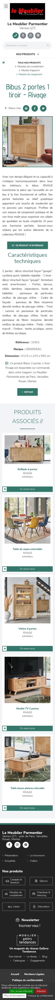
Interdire (41, 991)
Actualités (10, 861)
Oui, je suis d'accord (21, 991)
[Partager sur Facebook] (34, 108)
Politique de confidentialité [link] (40, 996)
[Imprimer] (26, 108)
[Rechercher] (48, 45)
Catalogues (19, 960)
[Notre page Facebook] (23, 35)
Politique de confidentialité (27, 980)
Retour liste (15, 108)
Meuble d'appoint (30, 70)
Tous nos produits (29, 63)
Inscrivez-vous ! (29, 925)
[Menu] (6, 6)
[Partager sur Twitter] (43, 108)
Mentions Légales (34, 974)
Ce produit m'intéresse (29, 245)
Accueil (15, 974)
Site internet (15, 956)
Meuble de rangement (30, 74)
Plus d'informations (14, 995)
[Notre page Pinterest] (38, 35)
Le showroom (37, 855)
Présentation (11, 855)
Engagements (37, 960)
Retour (28, 392)
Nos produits (25, 54)
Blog (44, 956)
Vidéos (33, 861)
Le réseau (32, 956)
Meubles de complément (30, 66)
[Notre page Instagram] (31, 35)
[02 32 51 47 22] (16, 35)
